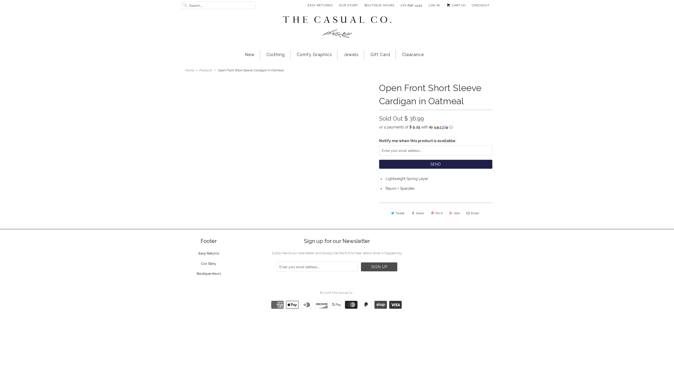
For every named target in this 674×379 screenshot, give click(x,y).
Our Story (348, 5)
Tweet (399, 213)
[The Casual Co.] (337, 27)
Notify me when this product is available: (417, 141)
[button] (435, 127)
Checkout (481, 5)
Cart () (458, 5)
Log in (434, 5)
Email (475, 213)
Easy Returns (320, 5)
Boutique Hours (379, 5)
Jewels (351, 54)
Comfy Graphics (314, 54)
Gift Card (380, 54)
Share (420, 213)
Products (205, 70)
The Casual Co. (342, 293)
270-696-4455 (411, 5)
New (250, 54)
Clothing (275, 54)
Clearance (413, 54)
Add (457, 213)
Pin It (439, 213)
